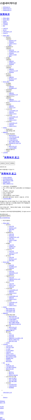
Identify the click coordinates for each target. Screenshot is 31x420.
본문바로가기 (6, 7)
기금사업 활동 (13, 328)
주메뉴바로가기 (7, 8)
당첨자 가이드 (10, 353)
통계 (10, 231)
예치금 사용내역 (13, 375)
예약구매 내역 (10, 369)
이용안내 (5, 28)
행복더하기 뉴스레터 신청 (16, 338)
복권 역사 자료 (13, 341)
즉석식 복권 (6, 262)
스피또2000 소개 (13, 290)
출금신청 (11, 373)
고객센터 (5, 344)
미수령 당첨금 (10, 350)
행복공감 (5, 313)
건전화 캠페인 (13, 319)
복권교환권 (9, 361)
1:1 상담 (8, 349)
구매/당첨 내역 (10, 365)
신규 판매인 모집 (10, 311)
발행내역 (11, 291)
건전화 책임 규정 (13, 321)
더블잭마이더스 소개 (14, 279)
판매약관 (8, 359)
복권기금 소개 (13, 327)
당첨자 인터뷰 (13, 240)
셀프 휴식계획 (13, 381)
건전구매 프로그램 (14, 318)
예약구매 (11, 235)
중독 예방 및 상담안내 (15, 324)
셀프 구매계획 (13, 379)
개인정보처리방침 (8, 179)
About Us (5, 33)
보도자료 (11, 335)
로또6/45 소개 (12, 228)
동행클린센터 (6, 182)
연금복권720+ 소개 (14, 237)
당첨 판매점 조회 (10, 310)
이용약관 (8, 352)
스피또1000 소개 (13, 296)
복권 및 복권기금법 (8, 180)
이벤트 (8, 342)
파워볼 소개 (12, 246)
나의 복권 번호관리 (11, 367)
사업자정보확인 (7, 198)
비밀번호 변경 (13, 386)
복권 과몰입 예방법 (14, 322)
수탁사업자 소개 (7, 31)
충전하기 (11, 372)
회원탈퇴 (11, 387)
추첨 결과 (11, 229)
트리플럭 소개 (13, 266)
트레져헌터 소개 (13, 273)
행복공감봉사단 (10, 330)
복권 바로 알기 (13, 316)
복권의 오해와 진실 (14, 339)
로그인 (5, 30)
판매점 (5, 307)
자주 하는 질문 (10, 347)
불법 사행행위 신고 (8, 183)
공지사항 (11, 336)
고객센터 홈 (9, 346)
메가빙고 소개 (13, 259)
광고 (10, 333)
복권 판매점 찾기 (10, 308)
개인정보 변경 (13, 384)
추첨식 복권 (6, 223)
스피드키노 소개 (13, 252)
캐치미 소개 (12, 285)
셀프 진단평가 (13, 378)
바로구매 (9, 38)
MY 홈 (7, 364)
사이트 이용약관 (7, 177)
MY (4, 363)
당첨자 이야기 (13, 293)
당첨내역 (11, 268)
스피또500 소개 (13, 302)
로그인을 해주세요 (5, 217)
